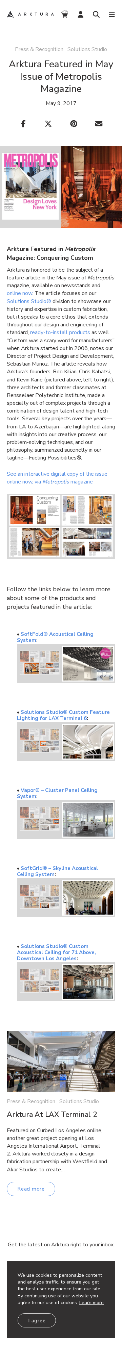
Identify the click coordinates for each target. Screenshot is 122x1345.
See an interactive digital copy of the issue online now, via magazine (57, 477)
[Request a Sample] (64, 14)
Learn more (91, 1302)
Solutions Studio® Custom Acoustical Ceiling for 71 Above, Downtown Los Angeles (56, 952)
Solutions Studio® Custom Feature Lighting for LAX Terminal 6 (63, 715)
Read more (31, 1189)
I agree (36, 1320)
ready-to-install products (60, 332)
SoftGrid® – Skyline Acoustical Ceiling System (57, 871)
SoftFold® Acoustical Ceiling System (55, 637)
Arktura (31, 14)
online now (19, 293)
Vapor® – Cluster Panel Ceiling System (57, 793)
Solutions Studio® (29, 301)
